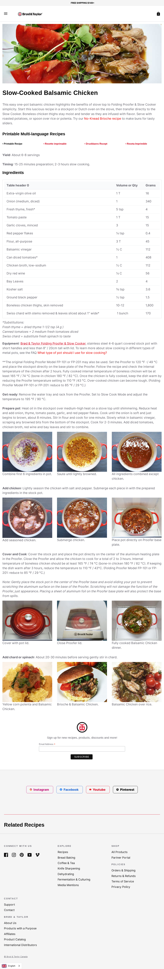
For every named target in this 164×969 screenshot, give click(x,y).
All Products (119, 852)
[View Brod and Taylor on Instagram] (14, 854)
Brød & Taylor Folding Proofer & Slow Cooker (53, 343)
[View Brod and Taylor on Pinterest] (22, 854)
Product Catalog (15, 939)
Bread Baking (66, 857)
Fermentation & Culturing (74, 879)
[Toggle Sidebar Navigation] (5, 13)
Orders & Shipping (123, 870)
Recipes (63, 852)
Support (9, 904)
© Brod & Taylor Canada (16, 956)
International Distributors (20, 945)
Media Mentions (68, 885)
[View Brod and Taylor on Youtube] (30, 854)
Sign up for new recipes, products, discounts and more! (82, 737)
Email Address (47, 744)
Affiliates (9, 934)
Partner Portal (120, 857)
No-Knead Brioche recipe (102, 118)
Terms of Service (122, 881)
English (11, 966)
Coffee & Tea (66, 863)
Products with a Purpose (20, 928)
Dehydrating (66, 874)
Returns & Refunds (123, 876)
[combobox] (11, 966)
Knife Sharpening (69, 868)
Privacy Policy (120, 886)
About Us (10, 923)
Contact (9, 910)
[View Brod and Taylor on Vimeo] (37, 854)
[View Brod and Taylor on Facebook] (6, 854)
